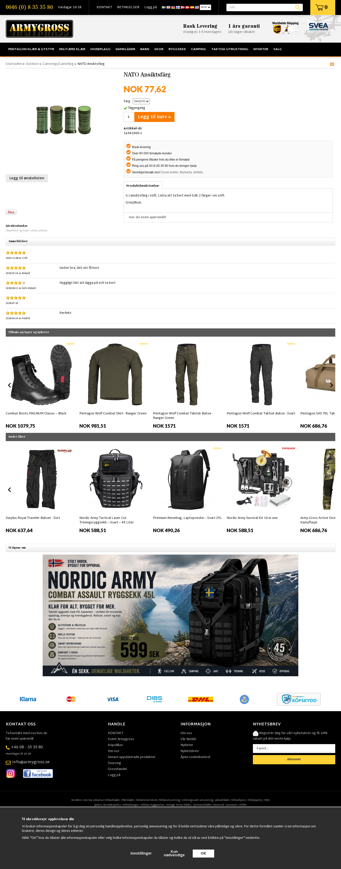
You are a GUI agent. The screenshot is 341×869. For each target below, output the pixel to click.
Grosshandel (117, 769)
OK (203, 854)
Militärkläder (112, 800)
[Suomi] (178, 7)
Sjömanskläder (202, 804)
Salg (277, 49)
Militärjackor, (256, 800)
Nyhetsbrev (189, 751)
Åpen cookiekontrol (195, 757)
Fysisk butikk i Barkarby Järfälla (182, 172)
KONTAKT (104, 7)
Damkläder (125, 49)
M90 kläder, (128, 800)
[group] (41, 384)
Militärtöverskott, (147, 800)
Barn (144, 49)
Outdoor (32, 64)
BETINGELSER (128, 7)
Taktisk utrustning (229, 49)
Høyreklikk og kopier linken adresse (26, 230)
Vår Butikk (188, 739)
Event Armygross (121, 739)
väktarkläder (222, 800)
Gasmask (231, 804)
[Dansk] (187, 7)
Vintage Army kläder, (179, 804)
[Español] (192, 7)
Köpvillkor (115, 745)
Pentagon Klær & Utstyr (31, 49)
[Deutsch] (173, 7)
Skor (159, 49)
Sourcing (114, 763)
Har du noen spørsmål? (148, 217)
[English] (168, 7)
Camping (198, 49)
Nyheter (260, 49)
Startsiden (14, 64)
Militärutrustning (169, 800)
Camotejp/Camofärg (58, 64)
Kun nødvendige (174, 854)
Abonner (294, 760)
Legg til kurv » (154, 117)
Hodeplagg (100, 49)
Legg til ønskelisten (26, 178)
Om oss (113, 751)
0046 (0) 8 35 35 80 (29, 7)
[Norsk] (183, 7)
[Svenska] (164, 7)
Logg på (150, 7)
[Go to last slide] (10, 385)
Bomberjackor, (112, 804)
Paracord (218, 804)
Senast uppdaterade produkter (132, 757)
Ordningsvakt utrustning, (197, 800)
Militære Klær (72, 49)
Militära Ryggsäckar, (153, 804)
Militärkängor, (131, 804)
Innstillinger (141, 854)
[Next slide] (331, 385)
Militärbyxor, (239, 800)
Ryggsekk (177, 49)
